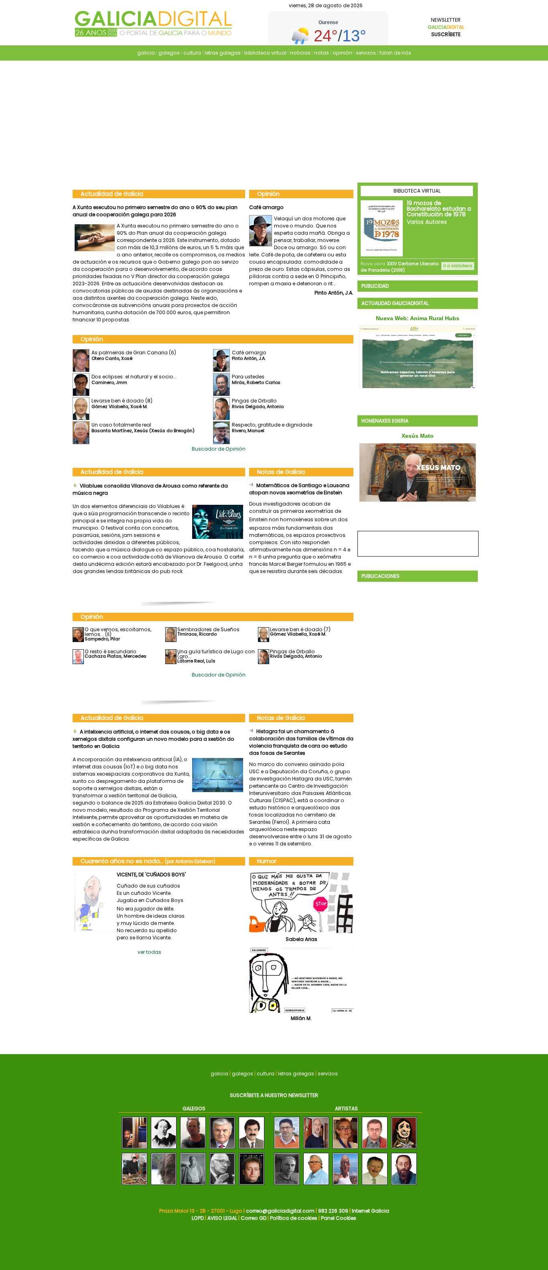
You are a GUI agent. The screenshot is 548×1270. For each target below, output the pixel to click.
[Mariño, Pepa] (345, 1185)
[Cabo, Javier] (375, 1149)
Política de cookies (293, 1218)
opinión (342, 52)
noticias (300, 52)
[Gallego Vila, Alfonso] (316, 1185)
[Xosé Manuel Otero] (134, 1149)
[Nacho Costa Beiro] (193, 1149)
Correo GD (253, 1218)
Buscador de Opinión (219, 448)
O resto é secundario (110, 651)
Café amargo (249, 352)
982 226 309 (333, 1210)
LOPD (198, 1218)
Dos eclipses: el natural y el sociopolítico (300, 207)
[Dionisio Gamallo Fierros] (222, 1185)
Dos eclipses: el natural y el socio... (134, 376)
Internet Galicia (370, 1210)
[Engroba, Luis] (287, 1185)
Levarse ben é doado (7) (300, 629)
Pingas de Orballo (254, 400)
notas (321, 52)
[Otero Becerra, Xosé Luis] (287, 1149)
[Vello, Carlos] (404, 1185)
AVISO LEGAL (222, 1218)
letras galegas (223, 52)
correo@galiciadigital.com (280, 1210)
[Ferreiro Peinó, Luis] (375, 1185)
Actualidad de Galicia (112, 194)
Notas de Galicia (281, 472)
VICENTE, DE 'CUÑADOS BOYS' (151, 874)
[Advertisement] (274, 122)
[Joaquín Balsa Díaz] (134, 1185)
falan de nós (395, 52)
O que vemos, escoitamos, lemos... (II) (118, 632)
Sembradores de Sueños (208, 629)
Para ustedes (248, 376)
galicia (146, 52)
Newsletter (446, 27)
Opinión (268, 194)
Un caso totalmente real (121, 424)
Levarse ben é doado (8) (121, 400)
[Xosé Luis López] (251, 1185)
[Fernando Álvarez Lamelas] (222, 1149)
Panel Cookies (338, 1218)
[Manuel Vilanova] (164, 1185)
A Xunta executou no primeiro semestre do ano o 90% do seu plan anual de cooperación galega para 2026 (155, 211)
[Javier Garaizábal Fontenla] (193, 1185)
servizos (366, 52)
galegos (169, 52)
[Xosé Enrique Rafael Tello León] (251, 1149)
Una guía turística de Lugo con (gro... (216, 654)
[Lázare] (316, 1149)
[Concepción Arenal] (164, 1149)
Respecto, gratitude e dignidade (272, 424)
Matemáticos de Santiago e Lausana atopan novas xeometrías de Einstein (299, 489)
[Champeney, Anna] (345, 1149)
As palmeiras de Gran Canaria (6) (133, 352)
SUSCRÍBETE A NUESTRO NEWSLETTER (274, 1095)
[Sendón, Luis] (404, 1149)
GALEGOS (194, 1108)
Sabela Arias (301, 939)
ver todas (149, 952)
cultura (192, 52)
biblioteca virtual (265, 52)
